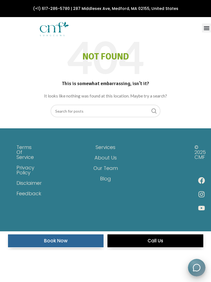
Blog (105, 178)
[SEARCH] (154, 111)
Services (105, 147)
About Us (106, 157)
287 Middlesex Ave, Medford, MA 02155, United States (125, 8)
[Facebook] (201, 180)
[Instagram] (201, 194)
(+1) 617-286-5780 (51, 8)
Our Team (105, 168)
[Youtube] (201, 208)
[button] (206, 27)
